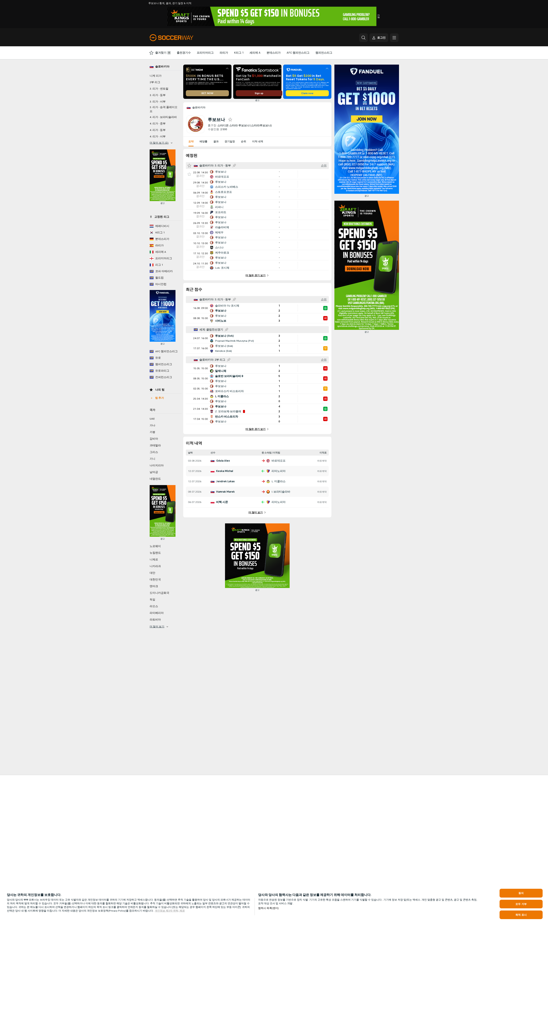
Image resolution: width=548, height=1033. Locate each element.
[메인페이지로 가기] (179, 37)
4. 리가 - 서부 (158, 136)
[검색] (363, 37)
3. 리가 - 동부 (158, 95)
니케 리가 (155, 76)
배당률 (203, 141)
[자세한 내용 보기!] (257, 174)
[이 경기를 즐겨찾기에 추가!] (189, 174)
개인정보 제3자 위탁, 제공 (170, 910)
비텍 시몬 (222, 502)
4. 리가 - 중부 (158, 123)
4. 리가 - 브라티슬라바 (163, 117)
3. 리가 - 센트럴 (159, 88)
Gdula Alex (223, 460)
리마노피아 (279, 471)
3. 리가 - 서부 (158, 101)
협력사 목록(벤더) (268, 908)
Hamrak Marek (225, 491)
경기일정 (230, 141)
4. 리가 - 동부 (158, 130)
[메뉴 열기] (394, 37)
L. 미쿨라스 (279, 481)
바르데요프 (279, 460)
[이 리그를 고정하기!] (234, 165)
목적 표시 (521, 914)
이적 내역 (257, 141)
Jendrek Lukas (225, 481)
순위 (243, 141)
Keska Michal (224, 471)
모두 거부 (521, 904)
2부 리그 (155, 82)
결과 (216, 141)
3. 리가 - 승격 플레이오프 (163, 109)
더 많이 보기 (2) (159, 142)
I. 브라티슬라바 (281, 491)
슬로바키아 (199, 107)
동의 (521, 893)
